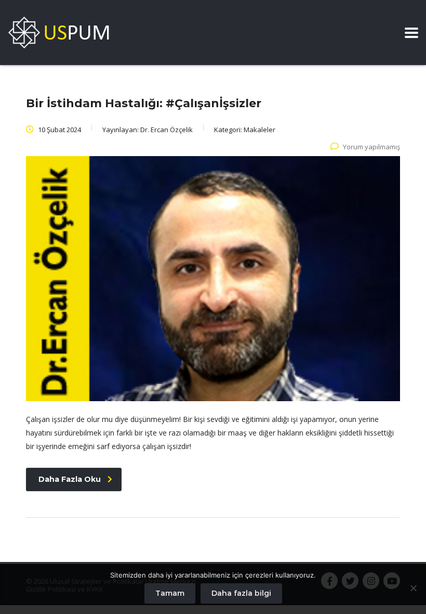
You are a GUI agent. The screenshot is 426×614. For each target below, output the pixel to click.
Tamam (169, 593)
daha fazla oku (69, 479)
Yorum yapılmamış (371, 146)
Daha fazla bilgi (241, 593)
